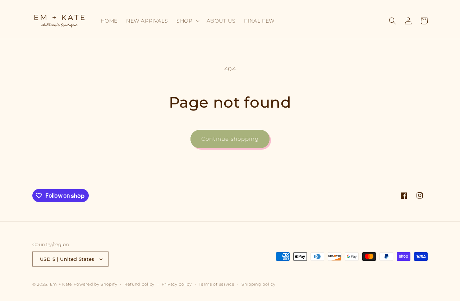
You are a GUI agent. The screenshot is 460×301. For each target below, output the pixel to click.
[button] (187, 20)
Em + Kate (61, 284)
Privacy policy (177, 284)
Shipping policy (259, 284)
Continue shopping (230, 138)
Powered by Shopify (96, 284)
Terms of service (216, 284)
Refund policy (139, 284)
